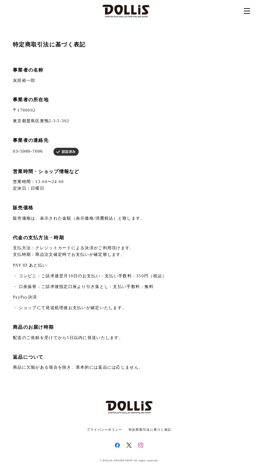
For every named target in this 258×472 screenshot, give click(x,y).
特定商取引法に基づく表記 (150, 429)
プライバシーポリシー (104, 429)
